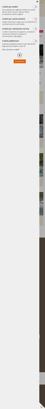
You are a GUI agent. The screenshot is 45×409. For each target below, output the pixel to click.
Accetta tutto (19, 61)
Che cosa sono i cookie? (10, 49)
